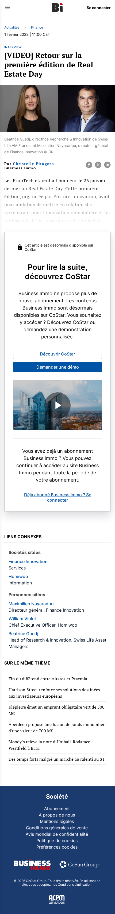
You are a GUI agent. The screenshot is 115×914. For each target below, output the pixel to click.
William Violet (22, 618)
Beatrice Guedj (23, 633)
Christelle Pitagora (33, 163)
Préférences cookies (57, 847)
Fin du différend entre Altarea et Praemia (48, 679)
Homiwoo (18, 576)
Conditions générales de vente (57, 827)
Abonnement (57, 808)
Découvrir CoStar (57, 354)
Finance (37, 27)
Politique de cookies (57, 840)
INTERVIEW (13, 47)
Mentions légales (57, 821)
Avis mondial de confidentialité (57, 834)
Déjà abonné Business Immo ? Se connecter (57, 497)
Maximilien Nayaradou (31, 603)
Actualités (11, 27)
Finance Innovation (28, 561)
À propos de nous (57, 815)
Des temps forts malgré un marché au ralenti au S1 (57, 759)
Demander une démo (57, 367)
